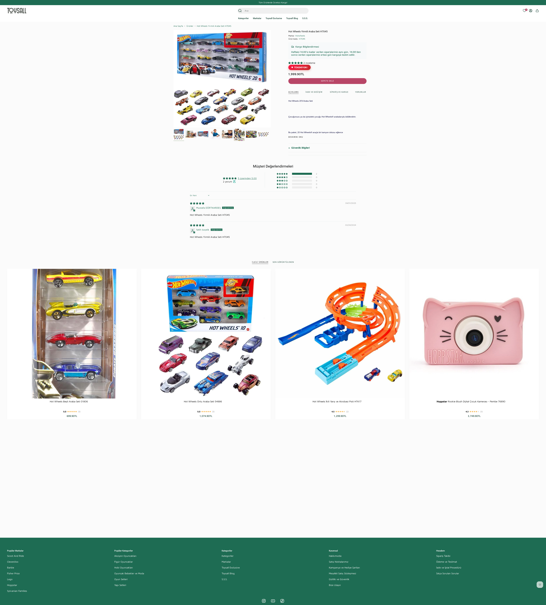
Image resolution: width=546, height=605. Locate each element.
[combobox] (270, 10)
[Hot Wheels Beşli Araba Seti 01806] (72, 333)
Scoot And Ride (15, 555)
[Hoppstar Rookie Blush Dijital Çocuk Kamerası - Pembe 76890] (474, 333)
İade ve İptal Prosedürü (448, 567)
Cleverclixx (12, 561)
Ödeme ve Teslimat (446, 561)
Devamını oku (295, 137)
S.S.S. (224, 579)
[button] (243, 18)
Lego (10, 579)
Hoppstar (12, 585)
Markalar (226, 561)
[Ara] (240, 10)
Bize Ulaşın (335, 585)
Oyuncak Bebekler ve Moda (129, 573)
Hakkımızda (335, 555)
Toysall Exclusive (231, 567)
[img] (197, 203)
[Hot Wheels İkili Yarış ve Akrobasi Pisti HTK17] (340, 333)
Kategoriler (227, 555)
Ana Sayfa (178, 26)
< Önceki (173, 79)
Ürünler (189, 26)
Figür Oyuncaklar (123, 561)
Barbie (10, 567)
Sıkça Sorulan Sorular (447, 573)
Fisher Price (13, 573)
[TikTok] (282, 601)
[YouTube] (273, 601)
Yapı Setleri (120, 585)
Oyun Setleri (121, 579)
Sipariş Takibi (443, 555)
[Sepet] (537, 10)
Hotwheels (300, 35)
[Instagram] (264, 601)
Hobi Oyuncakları (123, 567)
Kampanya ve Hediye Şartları (344, 567)
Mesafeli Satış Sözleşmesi (342, 573)
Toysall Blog (228, 573)
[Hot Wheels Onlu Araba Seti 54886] (206, 333)
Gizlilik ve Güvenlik (339, 579)
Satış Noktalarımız (338, 561)
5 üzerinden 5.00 (247, 178)
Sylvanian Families (17, 590)
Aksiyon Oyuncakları (125, 555)
